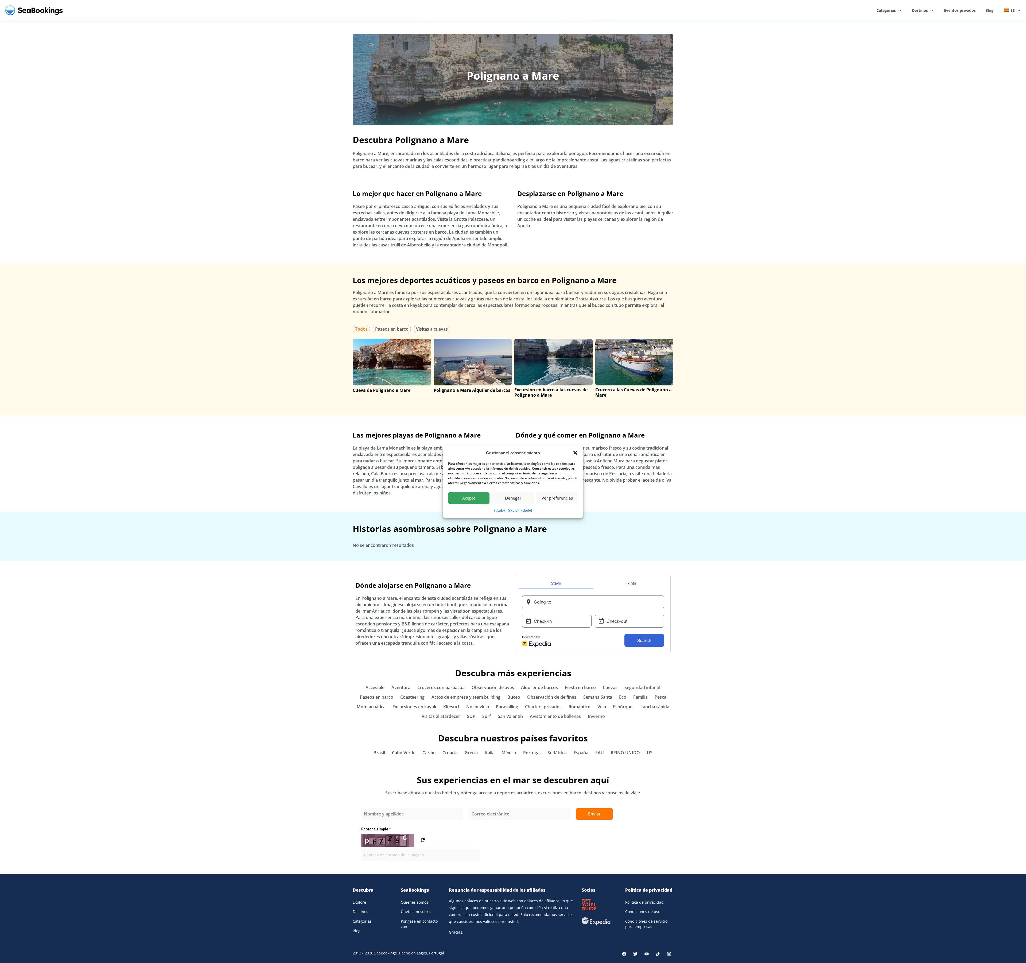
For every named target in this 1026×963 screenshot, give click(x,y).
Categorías (886, 10)
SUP (471, 716)
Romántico (579, 707)
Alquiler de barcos (539, 687)
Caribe (429, 753)
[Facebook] (624, 954)
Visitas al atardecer (441, 716)
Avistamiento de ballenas (555, 716)
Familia (640, 697)
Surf (486, 716)
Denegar (513, 498)
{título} (499, 510)
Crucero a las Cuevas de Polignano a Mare (633, 392)
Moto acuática (371, 707)
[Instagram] (669, 954)
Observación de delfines (551, 697)
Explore (359, 902)
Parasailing (507, 707)
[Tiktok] (658, 954)
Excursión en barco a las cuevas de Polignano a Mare (551, 392)
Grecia (471, 753)
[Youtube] (646, 954)
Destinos (920, 10)
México (509, 753)
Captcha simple (376, 829)
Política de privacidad (644, 902)
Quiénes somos (414, 902)
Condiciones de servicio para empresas (646, 924)
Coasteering (412, 697)
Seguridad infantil (642, 687)
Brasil (379, 753)
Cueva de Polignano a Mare (381, 390)
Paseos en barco (392, 329)
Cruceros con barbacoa (441, 687)
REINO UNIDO (625, 753)
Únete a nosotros (416, 911)
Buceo (513, 697)
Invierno (596, 716)
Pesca (660, 697)
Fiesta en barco (580, 687)
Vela (601, 707)
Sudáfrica (557, 753)
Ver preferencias (557, 498)
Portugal (532, 753)
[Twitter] (635, 954)
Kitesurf (451, 707)
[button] (575, 452)
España (581, 753)
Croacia (450, 753)
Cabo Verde (403, 753)
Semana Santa (597, 697)
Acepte (469, 498)
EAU (599, 753)
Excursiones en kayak (414, 707)
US (649, 753)
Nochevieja (477, 707)
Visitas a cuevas (432, 329)
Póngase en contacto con (419, 924)
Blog (989, 10)
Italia (490, 753)
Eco (622, 697)
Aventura (400, 687)
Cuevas (610, 687)
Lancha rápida (654, 707)
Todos (361, 329)
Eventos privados (960, 10)
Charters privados (543, 707)
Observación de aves (493, 687)
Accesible (375, 687)
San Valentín (510, 716)
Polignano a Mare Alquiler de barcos (472, 390)
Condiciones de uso (642, 911)
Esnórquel (623, 707)
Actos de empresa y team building (466, 697)
